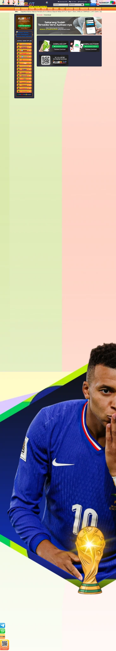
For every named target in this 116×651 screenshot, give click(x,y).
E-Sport (31, 9)
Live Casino (69, 9)
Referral (92, 9)
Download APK (63, 1)
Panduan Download (59, 49)
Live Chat (73, 1)
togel (62, 9)
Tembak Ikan (84, 9)
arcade (50, 9)
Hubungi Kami (83, 1)
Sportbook (24, 9)
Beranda (17, 9)
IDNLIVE (44, 9)
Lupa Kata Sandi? (93, 1)
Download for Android (60, 46)
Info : (16, 11)
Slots (38, 9)
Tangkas (76, 9)
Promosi (98, 9)
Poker (56, 9)
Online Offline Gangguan (24, 94)
